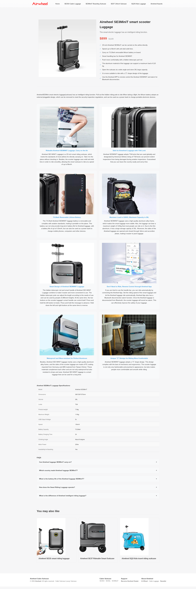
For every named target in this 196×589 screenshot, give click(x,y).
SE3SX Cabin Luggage (72, 4)
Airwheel (38, 581)
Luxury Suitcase (71, 581)
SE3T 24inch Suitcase (119, 4)
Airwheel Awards (156, 4)
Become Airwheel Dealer (130, 581)
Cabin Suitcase (60, 581)
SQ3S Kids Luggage (138, 4)
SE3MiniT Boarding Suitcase (96, 4)
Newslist (163, 581)
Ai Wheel (144, 581)
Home (57, 4)
